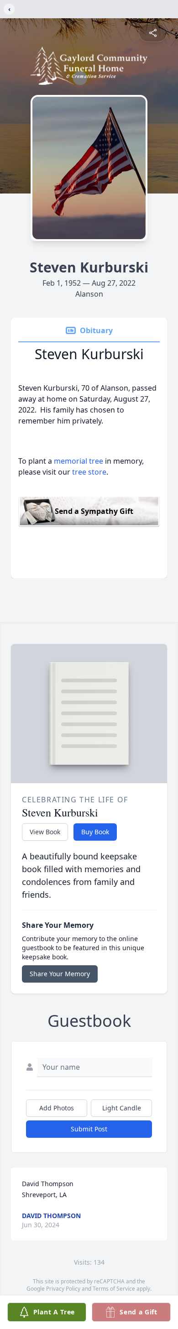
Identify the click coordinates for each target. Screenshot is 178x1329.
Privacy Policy (63, 1288)
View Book (45, 831)
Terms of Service (114, 1288)
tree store (89, 472)
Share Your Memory (60, 973)
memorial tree (78, 461)
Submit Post (89, 1129)
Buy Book (95, 831)
